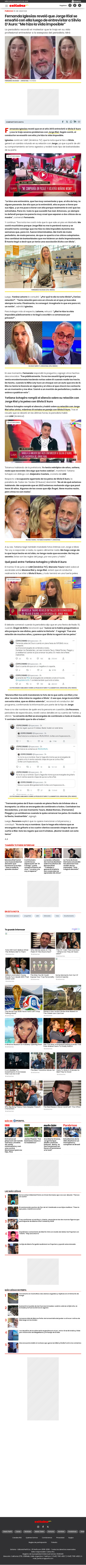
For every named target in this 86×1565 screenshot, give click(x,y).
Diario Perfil (7, 1531)
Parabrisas (72, 1531)
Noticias (28, 1531)
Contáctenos (47, 1538)
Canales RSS (17, 1538)
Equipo (71, 1538)
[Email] (79, 122)
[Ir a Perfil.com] (76, 2)
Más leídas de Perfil (16, 1290)
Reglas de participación (38, 1542)
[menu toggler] (6, 5)
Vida (57, 916)
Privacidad (60, 1538)
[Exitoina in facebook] (74, 5)
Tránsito (54, 1542)
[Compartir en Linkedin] (75, 121)
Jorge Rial (27, 916)
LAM (37, 916)
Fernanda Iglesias (19, 128)
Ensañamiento (69, 916)
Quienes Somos (32, 1538)
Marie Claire (39, 1531)
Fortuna (51, 1531)
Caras (18, 1531)
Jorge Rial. (53, 132)
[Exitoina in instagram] (70, 5)
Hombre (61, 1531)
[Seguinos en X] (79, 5)
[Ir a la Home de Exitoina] (19, 6)
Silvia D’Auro (74, 128)
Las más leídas (13, 1191)
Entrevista (47, 916)
